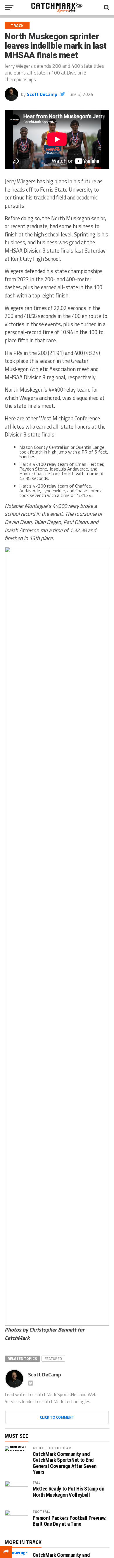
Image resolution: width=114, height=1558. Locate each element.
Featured (53, 1358)
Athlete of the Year (52, 1447)
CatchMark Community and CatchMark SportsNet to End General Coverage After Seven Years (64, 1463)
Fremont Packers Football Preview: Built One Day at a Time (69, 1521)
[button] (12, 1315)
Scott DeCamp (42, 94)
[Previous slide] (12, 936)
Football (41, 1511)
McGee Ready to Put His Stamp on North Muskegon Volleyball (68, 1492)
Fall (36, 1482)
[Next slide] (102, 936)
